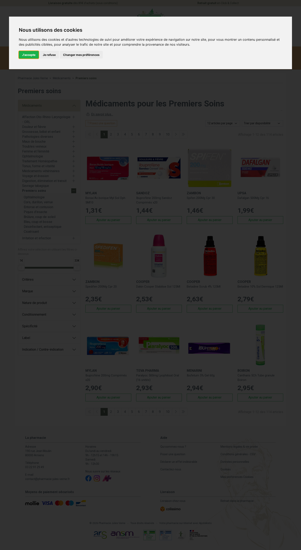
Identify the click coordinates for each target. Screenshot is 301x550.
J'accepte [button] (28, 54)
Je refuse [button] (49, 54)
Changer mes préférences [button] (81, 54)
